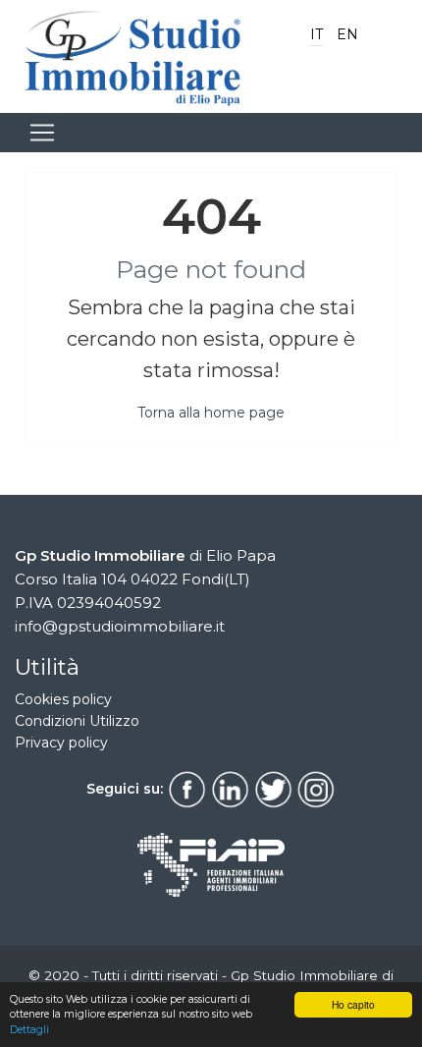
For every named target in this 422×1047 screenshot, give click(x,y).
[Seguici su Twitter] (272, 788)
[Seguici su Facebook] (186, 788)
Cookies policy (63, 699)
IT (316, 34)
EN (347, 34)
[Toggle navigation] (42, 132)
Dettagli (29, 1029)
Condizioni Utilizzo (77, 721)
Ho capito (353, 1004)
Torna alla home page (211, 412)
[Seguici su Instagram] (316, 788)
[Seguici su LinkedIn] (229, 788)
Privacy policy (61, 742)
